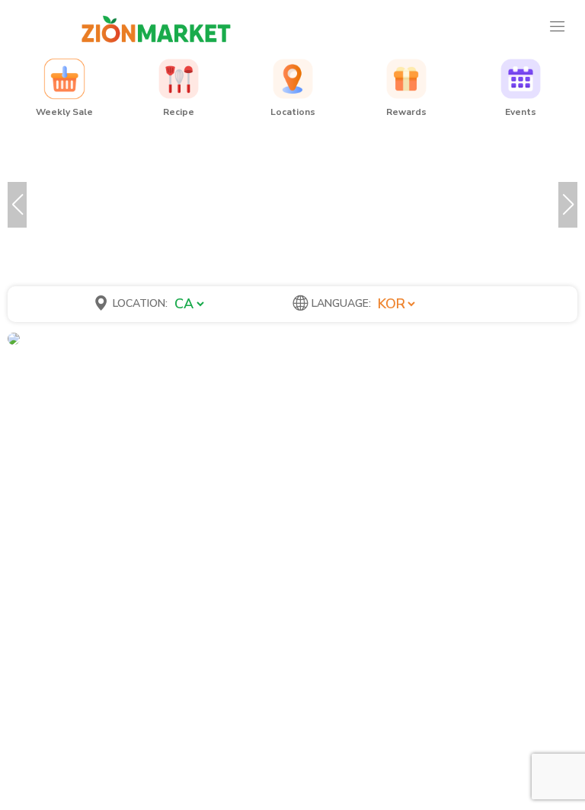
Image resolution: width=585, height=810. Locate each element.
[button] (17, 205)
